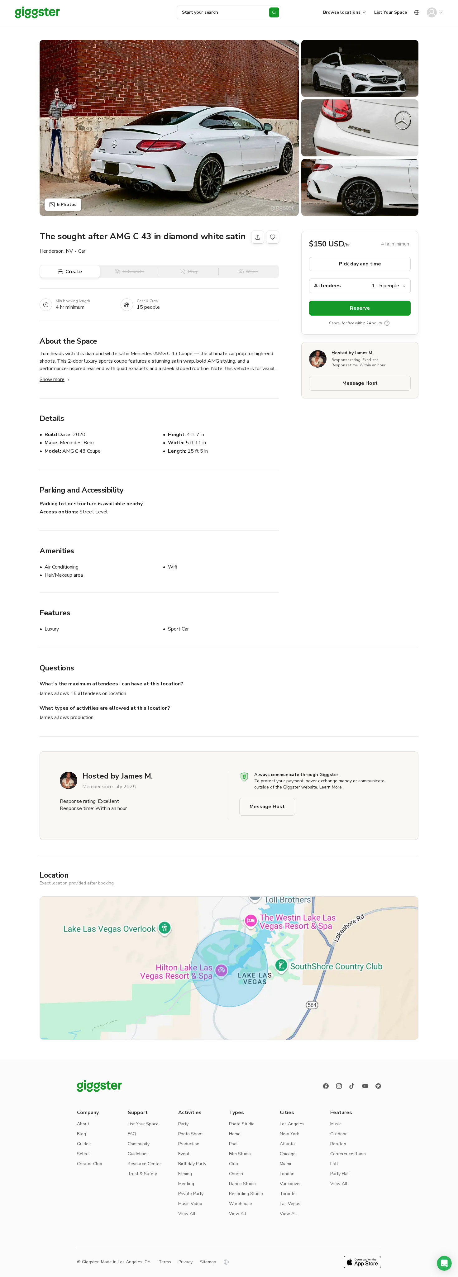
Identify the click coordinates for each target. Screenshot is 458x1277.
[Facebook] (326, 1086)
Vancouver (290, 1184)
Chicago (288, 1154)
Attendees (327, 285)
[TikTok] (352, 1086)
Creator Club (89, 1164)
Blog (81, 1134)
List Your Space (390, 12)
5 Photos (66, 204)
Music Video (190, 1204)
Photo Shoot (190, 1134)
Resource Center (144, 1164)
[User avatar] (432, 12)
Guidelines (138, 1154)
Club (233, 1164)
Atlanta (287, 1144)
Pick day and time (360, 263)
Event (183, 1154)
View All (186, 1214)
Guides (84, 1144)
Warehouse (240, 1204)
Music (335, 1124)
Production (188, 1144)
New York (289, 1134)
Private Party (190, 1194)
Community (139, 1144)
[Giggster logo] (99, 1086)
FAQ (132, 1134)
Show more (52, 379)
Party (183, 1124)
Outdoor (338, 1134)
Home (235, 1134)
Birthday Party (192, 1164)
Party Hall (340, 1174)
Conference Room (348, 1154)
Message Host (360, 383)
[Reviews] (378, 1086)
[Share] (257, 237)
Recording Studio (246, 1194)
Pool (233, 1144)
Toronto (288, 1194)
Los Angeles (292, 1124)
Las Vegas (290, 1204)
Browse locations (341, 12)
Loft (334, 1164)
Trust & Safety (142, 1174)
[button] (444, 1263)
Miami (285, 1164)
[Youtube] (365, 1086)
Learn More (330, 787)
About (83, 1124)
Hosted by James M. (353, 353)
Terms (165, 1262)
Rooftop (338, 1144)
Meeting (186, 1184)
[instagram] (339, 1086)
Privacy (186, 1262)
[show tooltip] (387, 323)
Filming (185, 1174)
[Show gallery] (169, 128)
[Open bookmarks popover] (272, 237)
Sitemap (208, 1262)
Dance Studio (242, 1184)
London (287, 1174)
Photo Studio (242, 1124)
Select (83, 1154)
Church (236, 1174)
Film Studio (240, 1154)
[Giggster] (37, 12)
